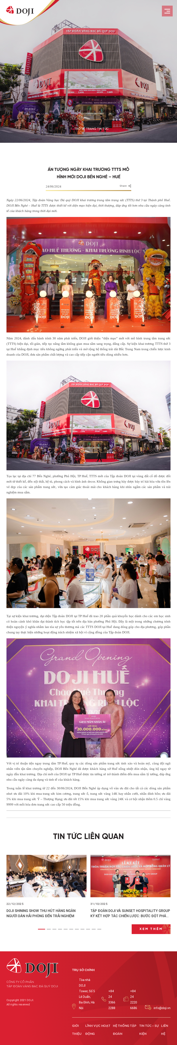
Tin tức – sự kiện (149, 1029)
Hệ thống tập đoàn (124, 1029)
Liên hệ (164, 1029)
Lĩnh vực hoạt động (97, 1029)
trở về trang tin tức (91, 128)
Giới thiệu (77, 1029)
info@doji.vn (162, 1008)
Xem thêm (151, 929)
